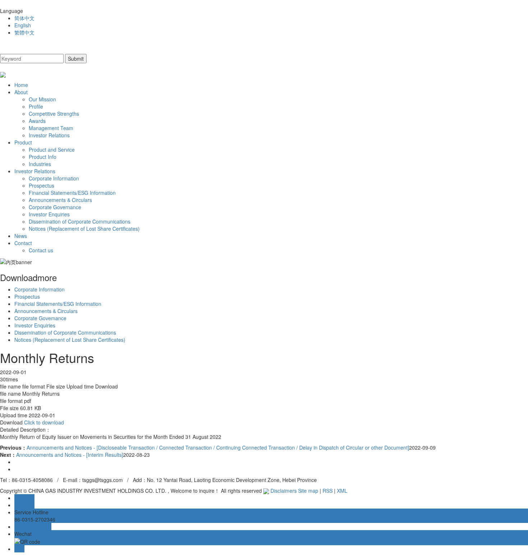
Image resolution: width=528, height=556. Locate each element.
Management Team (51, 128)
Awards (37, 120)
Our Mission (42, 99)
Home (21, 84)
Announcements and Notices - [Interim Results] (69, 454)
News (20, 235)
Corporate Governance (55, 207)
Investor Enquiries (49, 214)
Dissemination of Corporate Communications (79, 221)
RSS (328, 490)
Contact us (41, 250)
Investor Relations (49, 135)
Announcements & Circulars (60, 199)
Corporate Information (54, 178)
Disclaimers (283, 490)
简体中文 (24, 18)
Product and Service (52, 149)
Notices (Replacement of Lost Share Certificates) (84, 228)
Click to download (44, 422)
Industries (40, 163)
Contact (23, 243)
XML (342, 490)
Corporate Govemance (40, 318)
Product (23, 142)
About (21, 92)
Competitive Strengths (54, 113)
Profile (36, 106)
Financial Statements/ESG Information (72, 192)
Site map (308, 490)
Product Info (42, 156)
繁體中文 (24, 32)
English (22, 25)
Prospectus (41, 185)
